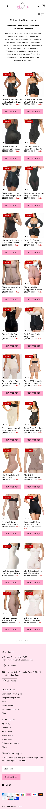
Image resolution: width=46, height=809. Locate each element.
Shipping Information (10, 743)
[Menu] (2, 6)
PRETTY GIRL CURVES (15, 807)
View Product (11, 111)
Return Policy (7, 735)
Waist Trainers (8, 705)
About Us (6, 724)
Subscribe (11, 777)
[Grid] (39, 14)
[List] (42, 14)
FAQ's (4, 747)
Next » (27, 640)
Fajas (4, 701)
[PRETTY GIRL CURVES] (23, 6)
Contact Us (6, 727)
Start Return (7, 739)
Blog (4, 713)
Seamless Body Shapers (12, 694)
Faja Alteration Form (10, 709)
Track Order (7, 731)
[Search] (8, 6)
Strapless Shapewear (11, 697)
